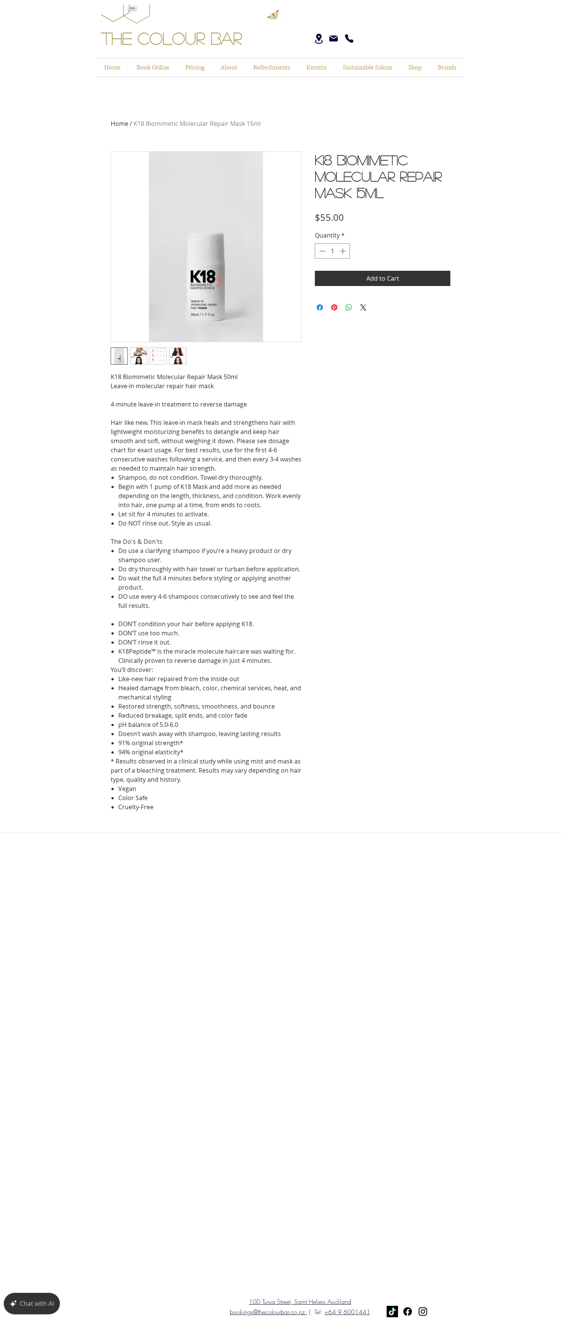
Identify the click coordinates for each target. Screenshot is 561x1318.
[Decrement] (321, 251)
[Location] (319, 39)
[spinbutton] (332, 251)
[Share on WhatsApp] (348, 307)
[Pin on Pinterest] (334, 307)
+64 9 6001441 (347, 1312)
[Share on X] (363, 307)
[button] (367, 67)
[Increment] (343, 251)
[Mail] (334, 38)
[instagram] (423, 1311)
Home (119, 123)
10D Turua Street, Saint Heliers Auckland (300, 1301)
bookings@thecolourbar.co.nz (268, 1312)
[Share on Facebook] (319, 307)
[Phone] (349, 38)
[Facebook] (407, 1311)
